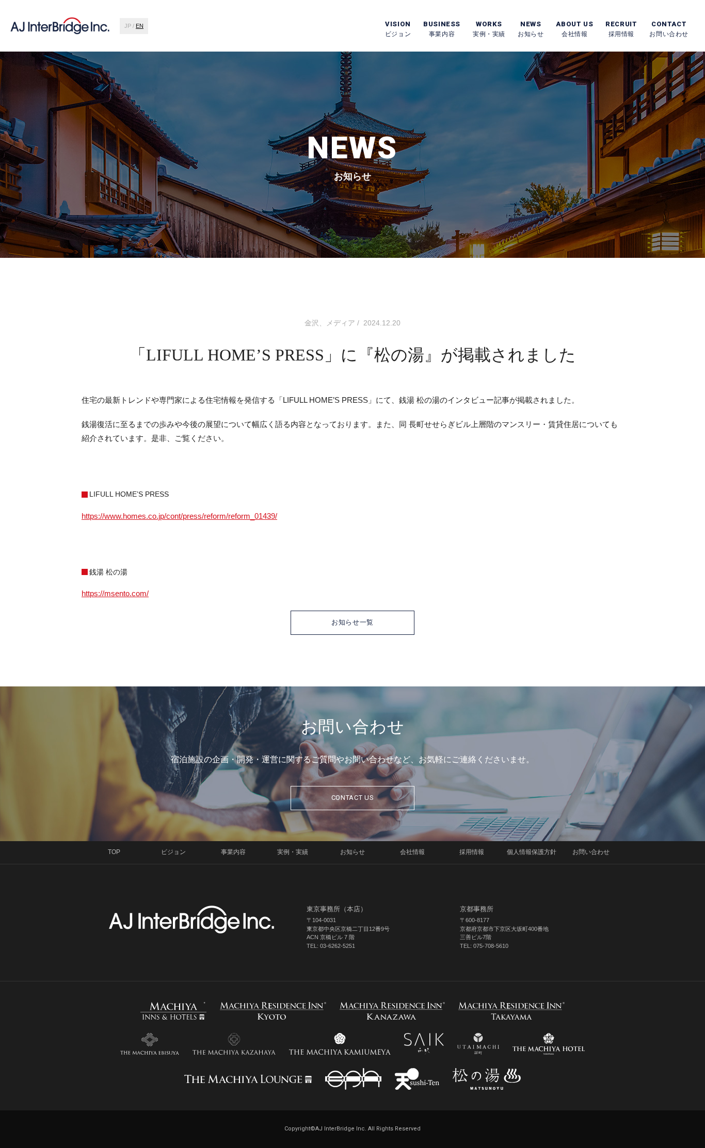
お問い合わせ (668, 29)
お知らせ (530, 29)
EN (139, 26)
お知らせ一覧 (352, 622)
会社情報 (574, 29)
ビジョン (398, 29)
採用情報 (621, 29)
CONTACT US (352, 797)
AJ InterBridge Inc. (191, 919)
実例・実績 (489, 29)
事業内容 (441, 29)
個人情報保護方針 (531, 852)
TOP (114, 852)
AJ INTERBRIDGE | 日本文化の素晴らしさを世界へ (59, 26)
